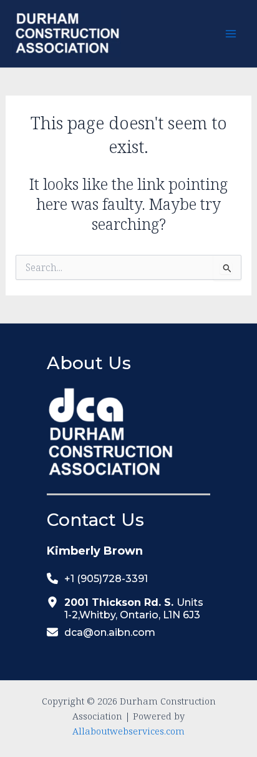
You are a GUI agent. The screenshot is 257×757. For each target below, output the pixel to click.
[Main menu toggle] (230, 34)
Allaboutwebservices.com (128, 731)
